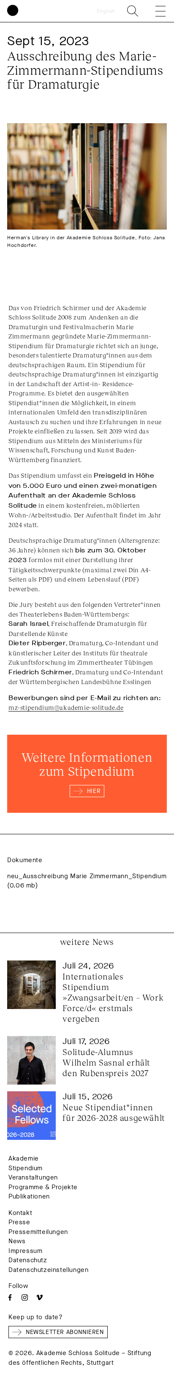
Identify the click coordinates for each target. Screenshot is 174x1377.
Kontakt (20, 1213)
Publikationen (29, 1196)
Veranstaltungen (33, 1177)
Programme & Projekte (43, 1187)
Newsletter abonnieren (65, 1332)
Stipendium (25, 1168)
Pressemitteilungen (38, 1232)
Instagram (25, 1297)
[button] (155, 11)
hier (94, 791)
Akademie (23, 1158)
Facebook (10, 1297)
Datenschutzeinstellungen (48, 1270)
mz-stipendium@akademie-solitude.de (65, 707)
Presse (19, 1222)
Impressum (25, 1251)
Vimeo (39, 1297)
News (16, 1241)
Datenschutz (27, 1260)
